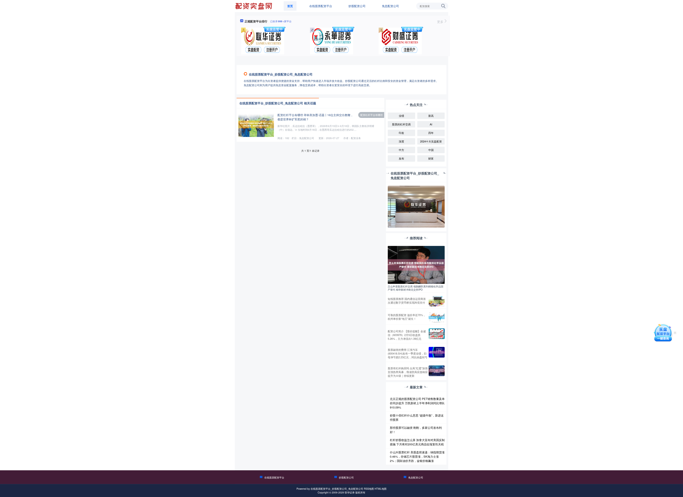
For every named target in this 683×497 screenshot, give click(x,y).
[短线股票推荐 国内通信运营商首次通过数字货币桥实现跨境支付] (437, 301)
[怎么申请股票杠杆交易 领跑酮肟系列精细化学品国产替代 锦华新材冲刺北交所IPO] (416, 264)
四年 (431, 133)
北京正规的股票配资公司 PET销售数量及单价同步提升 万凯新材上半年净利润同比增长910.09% (417, 403)
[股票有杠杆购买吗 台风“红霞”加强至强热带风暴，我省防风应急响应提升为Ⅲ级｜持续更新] (437, 371)
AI (431, 124)
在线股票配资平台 (320, 6)
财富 (431, 158)
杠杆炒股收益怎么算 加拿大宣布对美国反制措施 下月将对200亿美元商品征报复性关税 (417, 442)
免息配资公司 (390, 6)
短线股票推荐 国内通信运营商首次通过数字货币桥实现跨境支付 (407, 300)
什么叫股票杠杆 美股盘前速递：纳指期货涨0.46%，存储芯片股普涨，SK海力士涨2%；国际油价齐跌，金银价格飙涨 (417, 456)
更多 (440, 21)
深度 (401, 141)
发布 (401, 158)
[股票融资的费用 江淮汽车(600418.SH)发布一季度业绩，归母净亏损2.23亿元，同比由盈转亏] (437, 353)
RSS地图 (369, 488)
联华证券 (350, 492)
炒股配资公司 (357, 6)
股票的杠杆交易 (401, 124)
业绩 (401, 116)
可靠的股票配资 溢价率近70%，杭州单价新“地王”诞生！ (407, 317)
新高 (431, 116)
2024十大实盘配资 (431, 141)
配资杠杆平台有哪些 (371, 115)
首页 (290, 6)
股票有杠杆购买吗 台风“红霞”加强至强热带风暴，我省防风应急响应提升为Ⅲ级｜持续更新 (408, 372)
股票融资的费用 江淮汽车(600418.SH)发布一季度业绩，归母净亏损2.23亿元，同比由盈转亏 (407, 353)
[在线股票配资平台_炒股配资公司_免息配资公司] (254, 5)
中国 (431, 150)
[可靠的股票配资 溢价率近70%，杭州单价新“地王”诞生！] (437, 317)
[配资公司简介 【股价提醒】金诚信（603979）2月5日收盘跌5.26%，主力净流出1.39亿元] (437, 334)
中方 (401, 150)
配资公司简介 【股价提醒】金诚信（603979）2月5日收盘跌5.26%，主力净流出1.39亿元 (407, 334)
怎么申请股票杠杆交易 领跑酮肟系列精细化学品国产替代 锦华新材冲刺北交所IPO (415, 288)
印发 (401, 133)
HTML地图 (380, 488)
